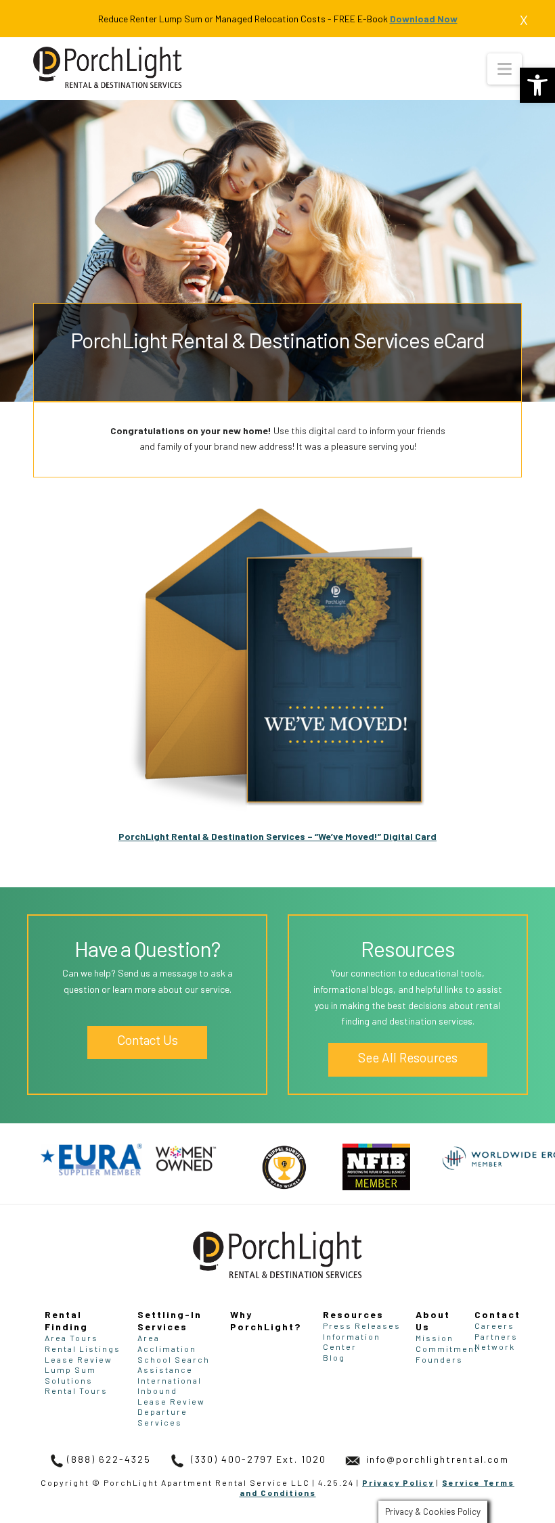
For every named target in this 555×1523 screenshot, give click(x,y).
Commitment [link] (447, 1348)
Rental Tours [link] (76, 1390)
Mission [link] (434, 1337)
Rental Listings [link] (82, 1348)
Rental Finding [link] (66, 1320)
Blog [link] (334, 1357)
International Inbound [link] (169, 1386)
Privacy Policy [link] (398, 1482)
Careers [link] (494, 1325)
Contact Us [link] (147, 1040)
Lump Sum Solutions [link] (70, 1375)
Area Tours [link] (71, 1337)
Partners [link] (496, 1336)
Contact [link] (497, 1314)
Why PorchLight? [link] (265, 1320)
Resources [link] (353, 1314)
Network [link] (494, 1346)
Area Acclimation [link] (166, 1343)
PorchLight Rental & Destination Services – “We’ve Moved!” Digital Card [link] (277, 836)
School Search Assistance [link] (173, 1365)
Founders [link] (439, 1359)
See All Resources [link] (408, 1057)
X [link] (524, 19)
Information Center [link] (351, 1342)
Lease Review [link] (78, 1359)
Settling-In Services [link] (169, 1320)
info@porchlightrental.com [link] (436, 1459)
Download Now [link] (424, 18)
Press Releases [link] (362, 1325)
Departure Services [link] (162, 1417)
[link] (537, 85)
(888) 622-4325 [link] (109, 1459)
